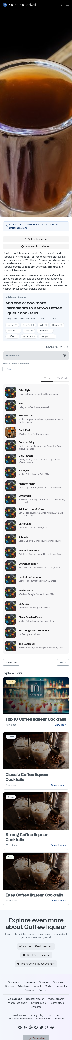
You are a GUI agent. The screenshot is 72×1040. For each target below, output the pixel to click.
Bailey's (28, 325)
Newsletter (61, 986)
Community (14, 982)
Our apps (44, 982)
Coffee (12, 336)
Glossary (29, 990)
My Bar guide (38, 1002)
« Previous (11, 662)
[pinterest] (52, 1027)
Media (48, 986)
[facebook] (36, 1027)
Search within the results (16, 363)
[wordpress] (31, 1027)
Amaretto (45, 330)
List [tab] (49, 378)
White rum (29, 336)
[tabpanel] (36, 518)
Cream (57, 325)
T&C (50, 1015)
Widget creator (56, 998)
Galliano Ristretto (18, 227)
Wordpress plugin (17, 1002)
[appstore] (20, 1027)
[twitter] (41, 1027)
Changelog (59, 1018)
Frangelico (47, 336)
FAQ (58, 1015)
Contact (42, 990)
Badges (9, 986)
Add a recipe (15, 998)
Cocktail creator (35, 998)
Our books (58, 982)
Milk (43, 325)
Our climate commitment (20, 1018)
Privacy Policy (37, 1015)
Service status (43, 1018)
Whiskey (13, 330)
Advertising (24, 986)
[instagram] (47, 1027)
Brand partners (19, 1015)
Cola (29, 330)
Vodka (12, 325)
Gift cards (36, 1006)
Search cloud (57, 1002)
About (37, 986)
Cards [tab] (64, 378)
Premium (30, 982)
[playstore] (25, 1027)
